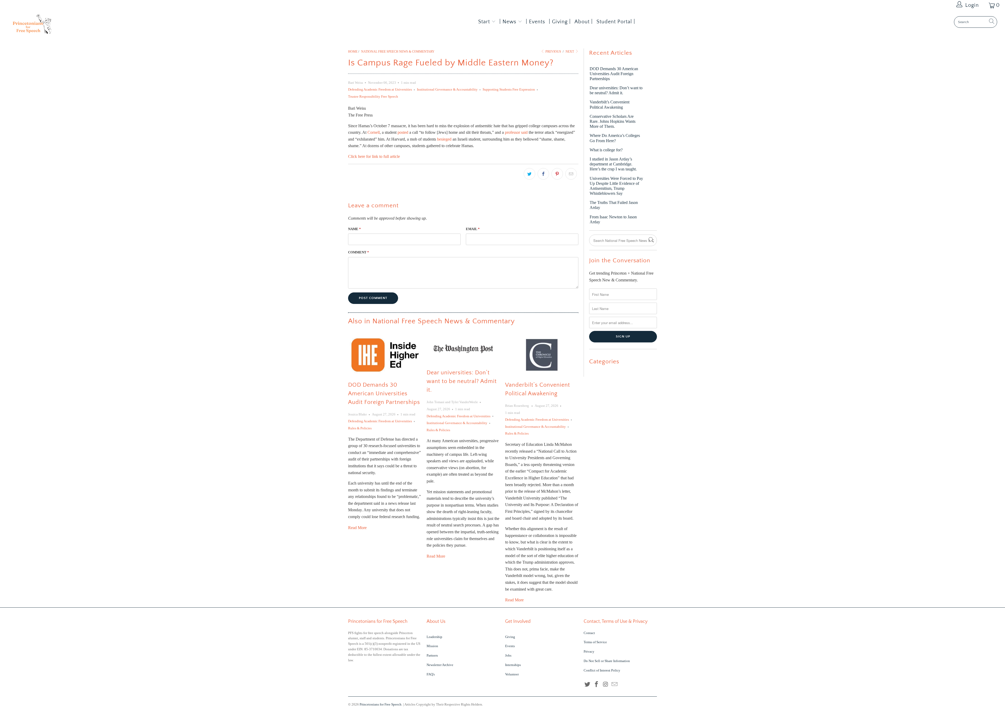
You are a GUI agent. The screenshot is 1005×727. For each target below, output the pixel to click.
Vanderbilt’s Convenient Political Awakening (609, 104)
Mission (432, 646)
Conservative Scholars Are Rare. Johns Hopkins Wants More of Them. (612, 121)
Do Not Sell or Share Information (607, 661)
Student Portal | (615, 22)
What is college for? (606, 150)
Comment (358, 252)
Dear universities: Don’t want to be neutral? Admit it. (462, 381)
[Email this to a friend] (571, 174)
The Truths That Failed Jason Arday (614, 205)
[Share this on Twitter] (529, 174)
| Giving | (560, 22)
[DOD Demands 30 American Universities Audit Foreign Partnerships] (384, 354)
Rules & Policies (360, 428)
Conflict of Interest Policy (602, 670)
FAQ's (431, 674)
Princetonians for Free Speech (380, 704)
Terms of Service (595, 642)
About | (583, 22)
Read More (357, 527)
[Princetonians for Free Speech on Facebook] (597, 684)
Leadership (434, 637)
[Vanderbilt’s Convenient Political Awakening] (541, 354)
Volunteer (512, 674)
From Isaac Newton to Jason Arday (613, 219)
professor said (516, 132)
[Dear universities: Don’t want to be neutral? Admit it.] (463, 348)
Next (570, 51)
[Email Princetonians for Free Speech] (615, 684)
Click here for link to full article (374, 156)
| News (508, 22)
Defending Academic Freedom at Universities (380, 89)
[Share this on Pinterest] (557, 174)
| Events (535, 22)
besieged (444, 139)
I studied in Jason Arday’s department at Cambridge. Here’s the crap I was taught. (613, 164)
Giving (510, 637)
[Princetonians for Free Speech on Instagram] (606, 684)
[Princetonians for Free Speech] (83, 25)
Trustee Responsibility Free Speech (373, 96)
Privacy (589, 651)
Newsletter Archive (440, 665)
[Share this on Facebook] (543, 174)
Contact (589, 633)
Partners (432, 655)
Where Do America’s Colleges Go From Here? (615, 138)
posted (403, 132)
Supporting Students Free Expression (509, 89)
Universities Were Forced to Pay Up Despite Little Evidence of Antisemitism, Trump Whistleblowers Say (616, 186)
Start (484, 22)
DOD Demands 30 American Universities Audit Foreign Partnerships (384, 394)
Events (510, 646)
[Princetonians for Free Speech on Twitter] (587, 684)
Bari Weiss (355, 83)
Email (473, 229)
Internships (513, 665)
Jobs (508, 655)
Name (354, 229)
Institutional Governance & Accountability (447, 89)
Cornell (373, 132)
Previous (553, 51)
